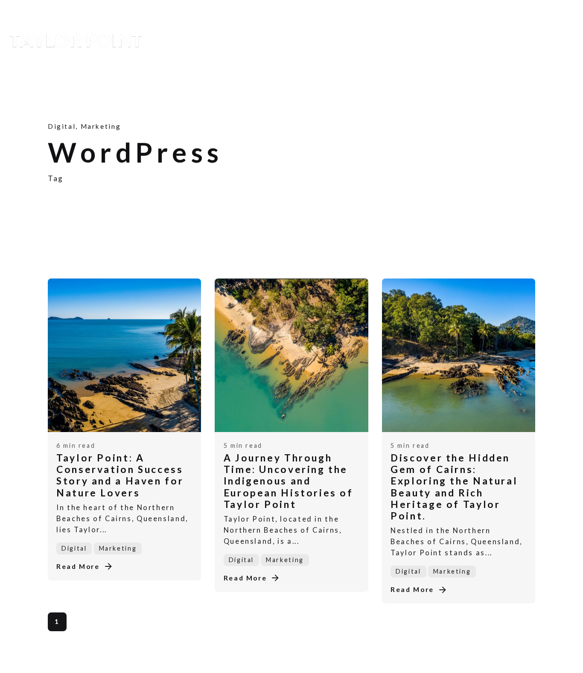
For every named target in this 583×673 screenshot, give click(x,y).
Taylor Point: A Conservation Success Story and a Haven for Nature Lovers (120, 475)
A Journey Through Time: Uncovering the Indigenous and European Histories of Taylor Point (288, 481)
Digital (62, 126)
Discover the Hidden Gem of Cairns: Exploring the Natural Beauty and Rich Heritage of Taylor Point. (454, 487)
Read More (78, 566)
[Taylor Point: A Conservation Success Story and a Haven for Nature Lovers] (124, 355)
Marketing (100, 126)
